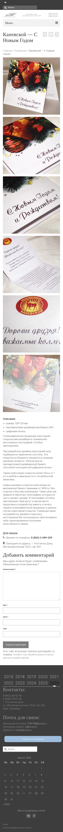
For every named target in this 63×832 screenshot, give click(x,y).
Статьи (28, 828)
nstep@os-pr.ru (23, 729)
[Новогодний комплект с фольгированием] (57, 34)
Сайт (5, 629)
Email (5, 617)
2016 (8, 676)
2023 (20, 683)
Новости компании (33, 739)
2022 (8, 683)
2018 (20, 676)
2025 (43, 683)
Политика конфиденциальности (14, 828)
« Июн (6, 804)
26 (24, 793)
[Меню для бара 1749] (45, 34)
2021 (54, 676)
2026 (54, 683)
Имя (5, 605)
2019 (31, 676)
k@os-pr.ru (31, 726)
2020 (43, 676)
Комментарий (9, 569)
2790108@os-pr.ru (36, 723)
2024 (31, 683)
